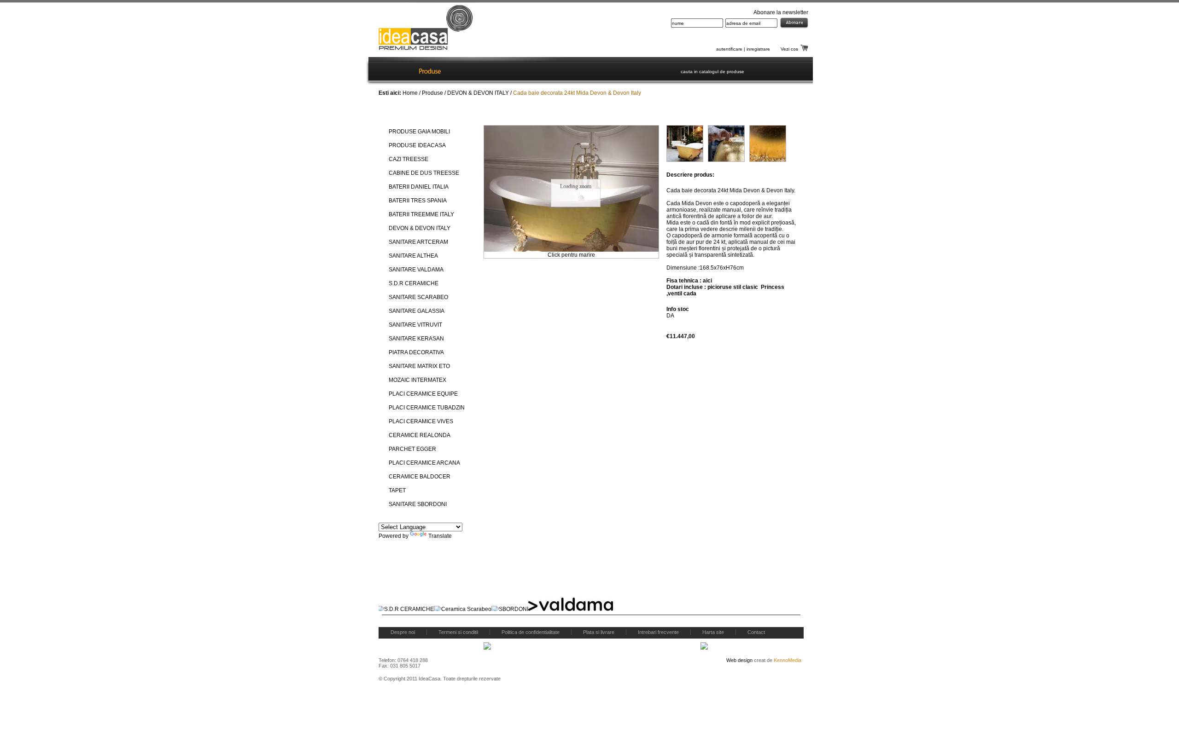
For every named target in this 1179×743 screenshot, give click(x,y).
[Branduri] (471, 71)
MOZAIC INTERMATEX (417, 380)
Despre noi (403, 632)
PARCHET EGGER (412, 449)
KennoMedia (787, 660)
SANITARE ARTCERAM (418, 242)
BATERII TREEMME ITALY (421, 214)
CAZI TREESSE (408, 159)
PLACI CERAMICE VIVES (421, 421)
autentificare (729, 49)
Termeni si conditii (458, 632)
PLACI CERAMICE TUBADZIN (427, 407)
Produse (432, 93)
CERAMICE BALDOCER (419, 476)
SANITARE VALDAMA (416, 269)
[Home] (391, 71)
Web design (739, 660)
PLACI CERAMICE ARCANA (424, 463)
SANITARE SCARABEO (418, 297)
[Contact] (593, 71)
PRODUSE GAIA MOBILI (419, 131)
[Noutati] (512, 71)
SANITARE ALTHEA (413, 256)
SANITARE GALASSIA (416, 311)
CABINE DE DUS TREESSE (424, 173)
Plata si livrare (598, 632)
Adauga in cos (756, 335)
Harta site (713, 632)
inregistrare (758, 49)
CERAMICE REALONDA (419, 435)
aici (707, 280)
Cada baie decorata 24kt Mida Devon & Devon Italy (577, 93)
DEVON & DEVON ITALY (478, 93)
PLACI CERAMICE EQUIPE (423, 394)
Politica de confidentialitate (531, 632)
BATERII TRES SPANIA (418, 200)
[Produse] (430, 71)
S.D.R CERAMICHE (413, 283)
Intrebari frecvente (658, 632)
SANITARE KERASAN (416, 338)
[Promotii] (552, 71)
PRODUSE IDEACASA (417, 145)
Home (410, 93)
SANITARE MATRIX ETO (419, 366)
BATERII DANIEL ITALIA (419, 187)
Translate (440, 536)
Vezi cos (789, 49)
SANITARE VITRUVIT (415, 325)
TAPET (397, 490)
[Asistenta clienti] (644, 71)
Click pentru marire (571, 255)
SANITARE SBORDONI (418, 504)
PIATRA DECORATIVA (416, 352)
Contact (756, 632)
